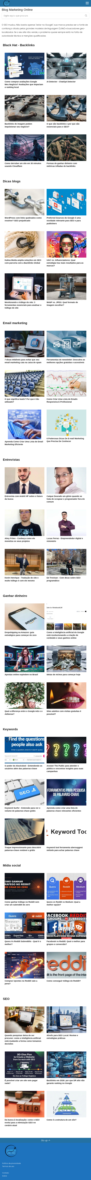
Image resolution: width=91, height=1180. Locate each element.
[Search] (85, 15)
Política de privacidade (11, 1163)
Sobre (4, 1176)
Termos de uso (8, 1166)
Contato (5, 1173)
